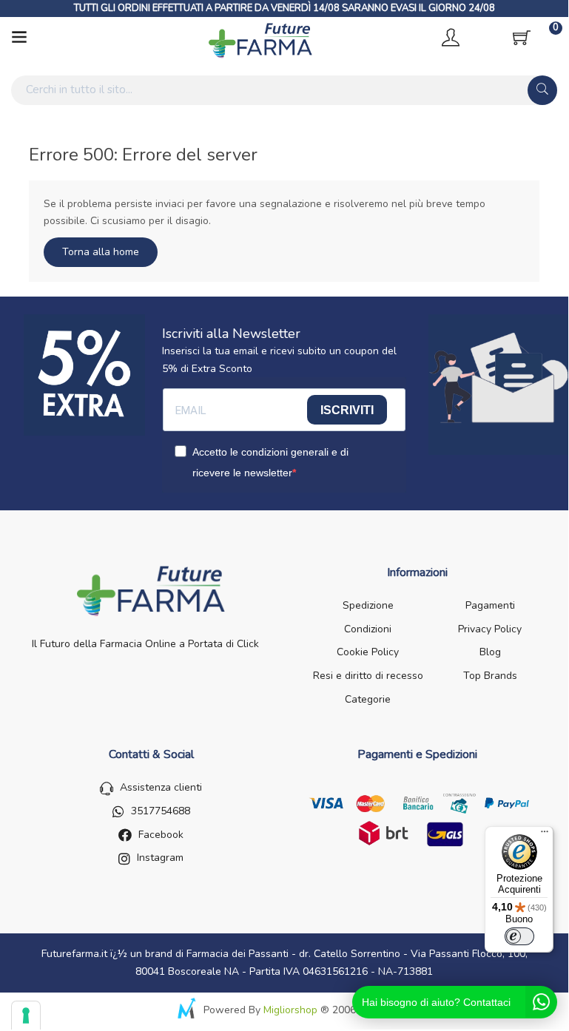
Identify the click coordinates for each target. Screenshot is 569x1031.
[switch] (519, 936)
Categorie (368, 699)
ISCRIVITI (347, 410)
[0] (522, 38)
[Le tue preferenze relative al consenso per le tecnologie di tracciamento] (26, 1015)
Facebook (161, 835)
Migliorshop (290, 1010)
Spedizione (368, 605)
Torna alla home (100, 252)
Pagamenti (490, 605)
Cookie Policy (368, 652)
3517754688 (160, 811)
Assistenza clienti (161, 787)
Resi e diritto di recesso (368, 676)
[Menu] (544, 835)
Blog (490, 652)
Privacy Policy (490, 629)
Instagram (160, 858)
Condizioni (367, 629)
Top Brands (490, 676)
